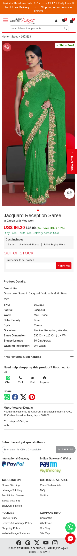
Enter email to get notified (20, 260)
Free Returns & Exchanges (22, 356)
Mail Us (44, 495)
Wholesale (46, 523)
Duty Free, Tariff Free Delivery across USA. (32, 233)
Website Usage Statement (16, 533)
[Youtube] (45, 543)
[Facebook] (15, 397)
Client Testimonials (50, 485)
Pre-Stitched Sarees (13, 495)
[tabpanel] (39, 123)
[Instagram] (54, 543)
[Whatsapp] (7, 397)
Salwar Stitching (11, 500)
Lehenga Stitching (12, 490)
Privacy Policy (9, 518)
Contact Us (46, 518)
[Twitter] (23, 397)
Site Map (45, 533)
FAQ (42, 490)
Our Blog (45, 528)
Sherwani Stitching (12, 505)
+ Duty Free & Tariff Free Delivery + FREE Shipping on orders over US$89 (39, 7)
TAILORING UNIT (12, 480)
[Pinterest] (32, 397)
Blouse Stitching (11, 485)
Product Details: (15, 281)
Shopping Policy (11, 528)
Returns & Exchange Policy (17, 523)
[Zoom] (39, 123)
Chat (8, 382)
